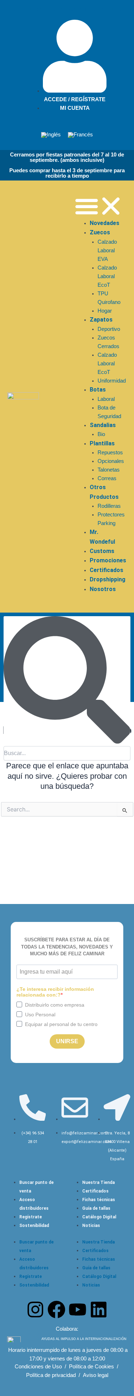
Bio (101, 434)
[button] (99, 206)
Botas (98, 389)
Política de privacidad (51, 1375)
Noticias (91, 1225)
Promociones (108, 560)
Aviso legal (95, 1375)
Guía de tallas (96, 1208)
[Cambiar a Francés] (80, 135)
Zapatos (101, 319)
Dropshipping (107, 579)
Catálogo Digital (99, 1216)
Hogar (105, 311)
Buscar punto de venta (36, 1187)
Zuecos (100, 232)
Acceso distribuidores (34, 1204)
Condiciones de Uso (38, 1366)
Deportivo (109, 329)
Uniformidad (112, 381)
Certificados (106, 570)
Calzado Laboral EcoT (107, 276)
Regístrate (30, 1216)
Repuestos (110, 452)
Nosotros (103, 589)
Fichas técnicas (98, 1199)
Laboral (106, 399)
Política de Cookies (91, 1366)
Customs (102, 551)
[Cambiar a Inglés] (51, 135)
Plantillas (102, 443)
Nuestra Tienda (98, 1182)
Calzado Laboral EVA (107, 250)
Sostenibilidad (34, 1225)
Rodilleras (109, 506)
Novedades (104, 223)
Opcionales (111, 461)
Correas (107, 478)
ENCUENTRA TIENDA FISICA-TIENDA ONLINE (67, 10)
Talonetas (109, 470)
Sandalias (103, 425)
